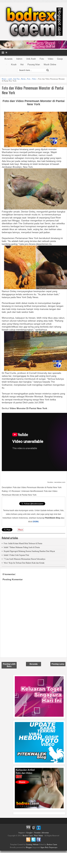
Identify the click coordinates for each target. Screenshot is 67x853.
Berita (23, 79)
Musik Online (50, 64)
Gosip (60, 59)
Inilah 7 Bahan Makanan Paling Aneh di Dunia (22, 547)
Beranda (8, 59)
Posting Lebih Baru (9, 665)
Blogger (29, 847)
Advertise (45, 833)
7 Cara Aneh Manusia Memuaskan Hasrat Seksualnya (24, 559)
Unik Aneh (31, 59)
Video (50, 59)
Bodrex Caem (28, 835)
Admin (19, 59)
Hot (22, 64)
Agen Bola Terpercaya (48, 847)
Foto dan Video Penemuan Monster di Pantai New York (33, 90)
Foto (42, 59)
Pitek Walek (38, 835)
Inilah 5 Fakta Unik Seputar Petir (16, 555)
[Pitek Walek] (39, 761)
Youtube (37, 833)
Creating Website (32, 844)
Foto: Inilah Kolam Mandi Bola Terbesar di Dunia (23, 543)
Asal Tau (16, 79)
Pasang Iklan (33, 64)
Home (4, 79)
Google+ (29, 833)
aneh (10, 79)
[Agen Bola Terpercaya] (39, 807)
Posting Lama (58, 664)
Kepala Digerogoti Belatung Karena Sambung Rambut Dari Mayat (29, 551)
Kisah (13, 64)
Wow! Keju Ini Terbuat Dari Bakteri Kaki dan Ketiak (24, 563)
